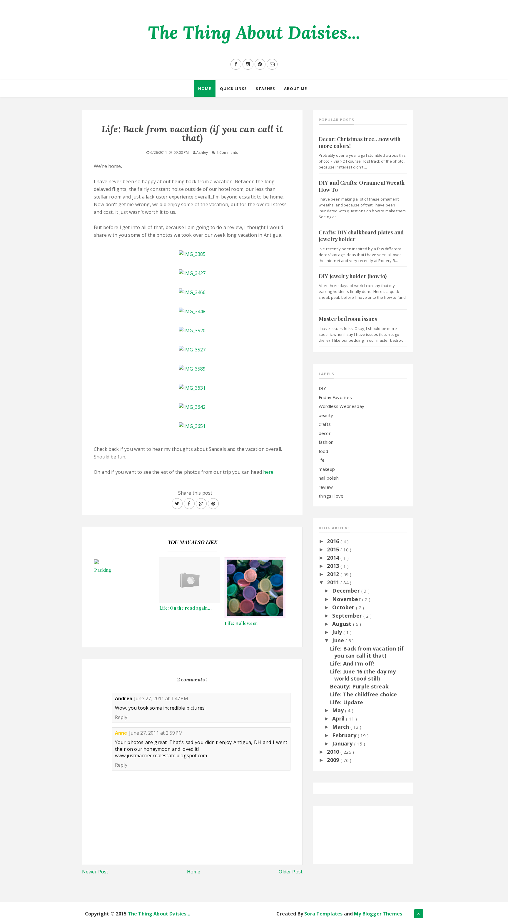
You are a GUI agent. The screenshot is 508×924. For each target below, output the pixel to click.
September (347, 615)
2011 (333, 582)
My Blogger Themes (378, 913)
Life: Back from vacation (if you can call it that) (367, 652)
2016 (333, 541)
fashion (326, 442)
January (343, 743)
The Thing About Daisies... (254, 32)
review (326, 487)
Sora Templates (323, 913)
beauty (326, 415)
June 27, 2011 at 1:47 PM (161, 698)
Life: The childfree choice (363, 694)
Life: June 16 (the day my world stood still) (363, 675)
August (342, 623)
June (338, 640)
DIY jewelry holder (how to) (353, 276)
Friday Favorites (335, 397)
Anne (121, 733)
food (323, 451)
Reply (121, 717)
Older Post (291, 871)
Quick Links (233, 88)
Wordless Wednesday (341, 406)
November (347, 599)
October (344, 607)
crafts (325, 424)
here (268, 472)
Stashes (265, 88)
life (322, 460)
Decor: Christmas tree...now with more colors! (359, 142)
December (346, 590)
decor (325, 433)
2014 (333, 557)
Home (204, 88)
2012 (333, 574)
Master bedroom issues (348, 318)
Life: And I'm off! (352, 663)
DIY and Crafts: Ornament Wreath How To (362, 186)
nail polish (329, 478)
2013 (333, 565)
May (338, 710)
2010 (333, 751)
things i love (331, 496)
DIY (322, 388)
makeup (327, 469)
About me (295, 88)
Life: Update (346, 702)
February (344, 735)
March (341, 726)
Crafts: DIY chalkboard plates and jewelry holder (361, 236)
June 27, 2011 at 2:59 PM (156, 733)
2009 (333, 759)
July (337, 632)
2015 (333, 549)
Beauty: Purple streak (359, 686)
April (339, 718)
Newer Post (95, 871)
